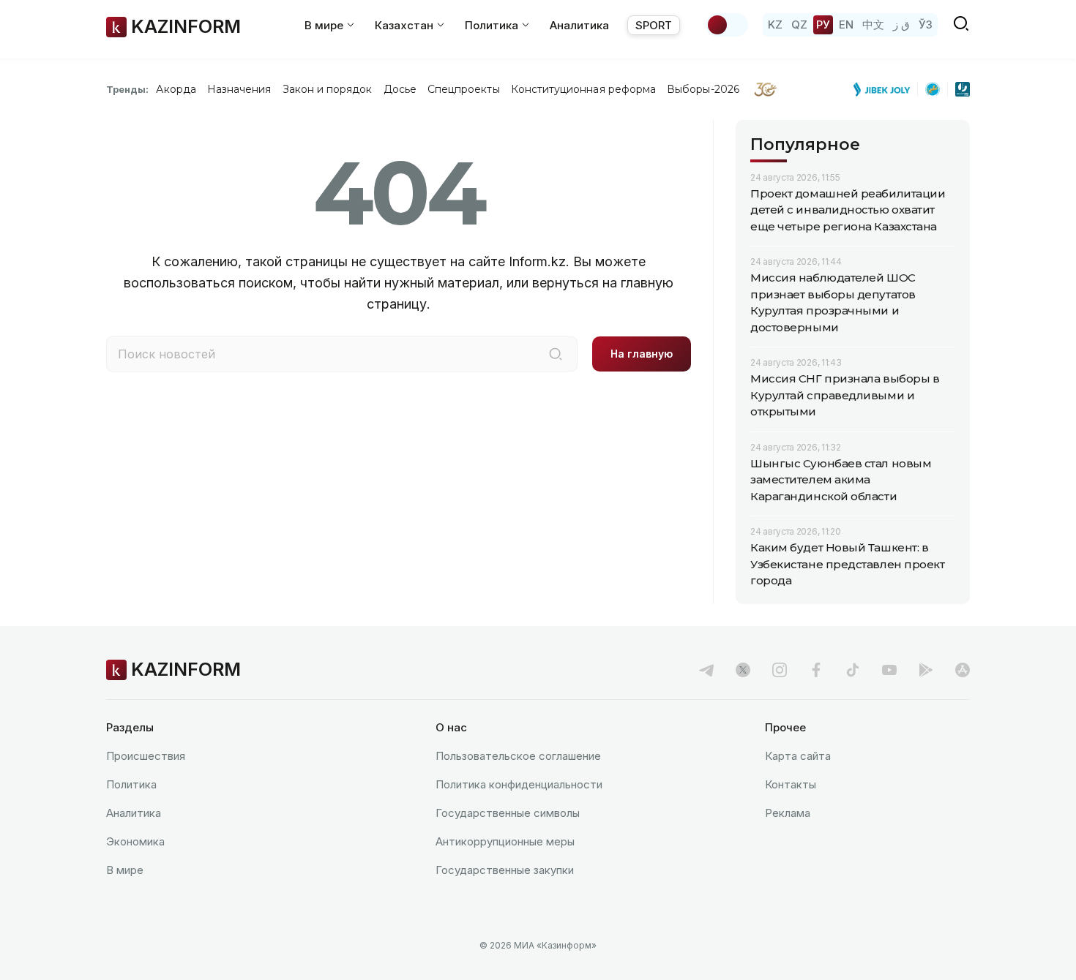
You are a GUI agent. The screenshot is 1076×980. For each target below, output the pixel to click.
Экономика (135, 841)
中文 (873, 24)
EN (846, 24)
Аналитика (579, 25)
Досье (400, 89)
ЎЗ (926, 24)
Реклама (787, 813)
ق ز (901, 24)
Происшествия (145, 756)
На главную (641, 353)
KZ (775, 24)
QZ (799, 24)
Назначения (239, 89)
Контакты (790, 784)
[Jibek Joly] (885, 89)
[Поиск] (555, 354)
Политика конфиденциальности (519, 784)
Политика (131, 784)
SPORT (653, 25)
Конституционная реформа (584, 89)
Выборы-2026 (703, 89)
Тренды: (127, 89)
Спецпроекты (463, 89)
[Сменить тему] (727, 25)
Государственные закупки (505, 870)
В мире (124, 870)
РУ (823, 24)
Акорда (175, 89)
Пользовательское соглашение (518, 756)
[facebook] (816, 670)
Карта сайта (798, 756)
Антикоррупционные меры (505, 841)
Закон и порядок (328, 89)
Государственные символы (508, 813)
